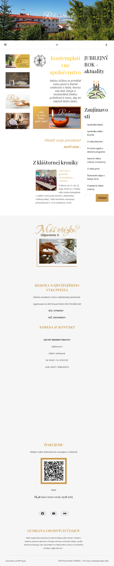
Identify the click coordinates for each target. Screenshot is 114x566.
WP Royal (22, 561)
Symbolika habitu (95, 124)
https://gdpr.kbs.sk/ (53, 548)
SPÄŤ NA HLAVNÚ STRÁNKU (69, 561)
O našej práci (93, 168)
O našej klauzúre (95, 141)
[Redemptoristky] (57, 20)
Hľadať (102, 198)
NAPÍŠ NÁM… (72, 147)
